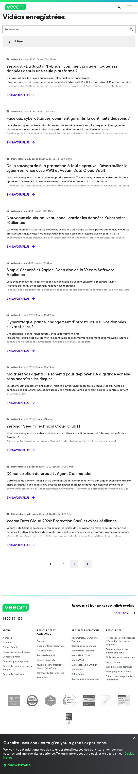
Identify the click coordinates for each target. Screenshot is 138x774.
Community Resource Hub (50, 673)
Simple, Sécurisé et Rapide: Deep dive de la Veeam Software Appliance (60, 272)
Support (41, 641)
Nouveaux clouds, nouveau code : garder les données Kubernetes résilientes (66, 220)
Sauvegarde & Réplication (85, 679)
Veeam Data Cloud (81, 655)
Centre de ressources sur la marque (17, 667)
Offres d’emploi (11, 647)
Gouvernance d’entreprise (16, 652)
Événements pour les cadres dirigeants (117, 651)
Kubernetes (78, 674)
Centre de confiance (13, 674)
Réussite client (45, 651)
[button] (69, 765)
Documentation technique (51, 646)
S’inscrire (122, 613)
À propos (7, 638)
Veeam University (46, 660)
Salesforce (77, 669)
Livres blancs (113, 662)
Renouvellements (46, 655)
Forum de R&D (44, 678)
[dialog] (69, 754)
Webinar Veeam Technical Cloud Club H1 (44, 426)
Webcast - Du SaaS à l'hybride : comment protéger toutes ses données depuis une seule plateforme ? (62, 68)
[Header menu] (129, 7)
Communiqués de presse (16, 661)
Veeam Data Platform (83, 651)
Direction (7, 643)
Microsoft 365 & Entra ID (84, 665)
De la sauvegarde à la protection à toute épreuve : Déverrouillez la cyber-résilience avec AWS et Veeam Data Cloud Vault (67, 168)
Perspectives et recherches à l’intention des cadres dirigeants (120, 641)
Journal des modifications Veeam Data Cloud (50, 666)
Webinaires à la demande (119, 667)
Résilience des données (84, 646)
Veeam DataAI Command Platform (85, 639)
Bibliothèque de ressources (120, 657)
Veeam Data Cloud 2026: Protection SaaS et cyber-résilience (62, 521)
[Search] (119, 7)
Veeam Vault (78, 660)
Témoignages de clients (118, 672)
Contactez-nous (11, 657)
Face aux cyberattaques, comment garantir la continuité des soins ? (68, 118)
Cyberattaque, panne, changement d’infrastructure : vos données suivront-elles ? (66, 324)
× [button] (134, 738)
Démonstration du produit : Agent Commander (49, 473)
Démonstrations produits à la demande (120, 678)
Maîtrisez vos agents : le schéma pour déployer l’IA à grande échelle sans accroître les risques (68, 376)
